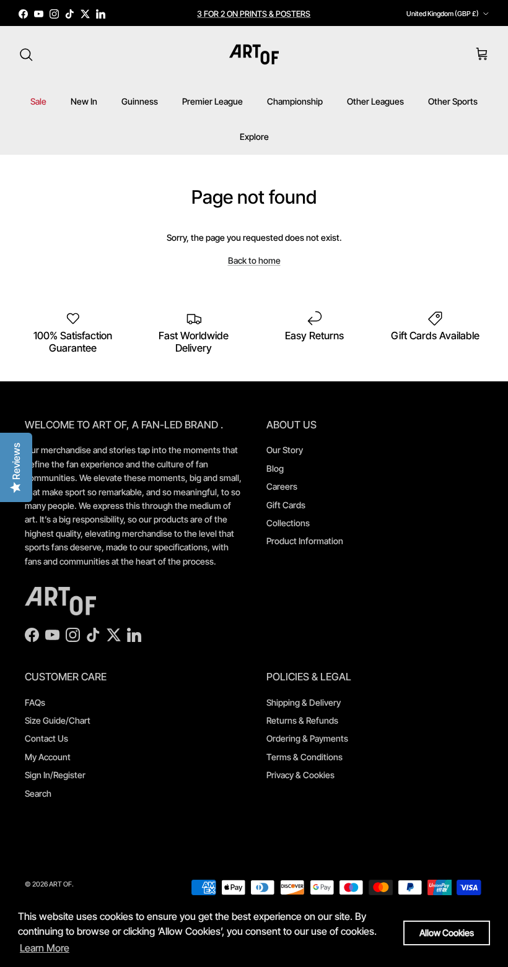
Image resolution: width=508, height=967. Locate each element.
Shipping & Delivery (303, 702)
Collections (288, 523)
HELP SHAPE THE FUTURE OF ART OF (254, 19)
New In (84, 101)
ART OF (60, 884)
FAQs (35, 702)
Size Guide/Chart (57, 720)
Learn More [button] (44, 948)
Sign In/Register (55, 775)
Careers (281, 486)
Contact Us (46, 738)
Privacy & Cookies (300, 775)
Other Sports (453, 101)
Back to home (254, 260)
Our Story (284, 449)
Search (38, 793)
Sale (38, 101)
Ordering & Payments (307, 738)
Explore (254, 136)
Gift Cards (285, 505)
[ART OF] (254, 54)
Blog (275, 468)
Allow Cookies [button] (446, 932)
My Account (48, 757)
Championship (295, 101)
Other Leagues (375, 101)
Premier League (212, 101)
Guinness (139, 101)
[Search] (26, 54)
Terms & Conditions (304, 757)
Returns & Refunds (302, 720)
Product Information (304, 541)
